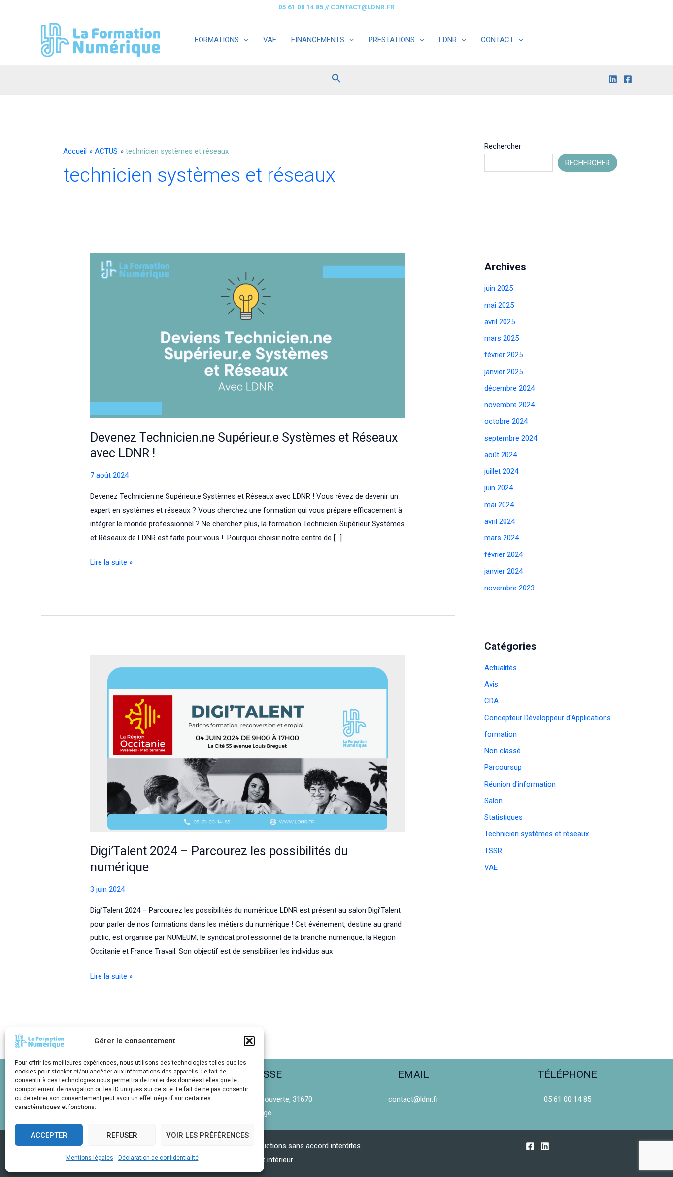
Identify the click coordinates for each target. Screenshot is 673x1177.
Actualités (500, 667)
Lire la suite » (111, 563)
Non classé (502, 750)
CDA (491, 700)
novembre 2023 (509, 588)
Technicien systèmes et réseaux (536, 834)
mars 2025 (501, 338)
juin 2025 (498, 288)
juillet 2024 (501, 471)
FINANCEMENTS (317, 39)
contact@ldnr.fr (413, 1099)
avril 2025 (499, 321)
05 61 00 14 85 (567, 1099)
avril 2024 (499, 521)
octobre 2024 (506, 421)
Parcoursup (503, 767)
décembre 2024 (509, 388)
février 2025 (503, 354)
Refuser (121, 1135)
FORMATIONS (217, 39)
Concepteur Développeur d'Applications (547, 717)
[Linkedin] (612, 79)
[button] (249, 1041)
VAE (269, 39)
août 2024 (500, 454)
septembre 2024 (510, 438)
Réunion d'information (520, 784)
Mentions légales (89, 1157)
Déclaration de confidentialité (158, 1157)
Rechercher (502, 146)
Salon (493, 800)
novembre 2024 (509, 404)
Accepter (49, 1135)
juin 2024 (498, 488)
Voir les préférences (207, 1135)
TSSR (493, 850)
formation (500, 734)
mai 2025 (499, 305)
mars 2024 (501, 537)
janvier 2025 (503, 371)
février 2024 (503, 554)
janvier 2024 (503, 571)
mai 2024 (499, 504)
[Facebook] (627, 79)
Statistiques (503, 817)
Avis (491, 684)
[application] (243, 40)
